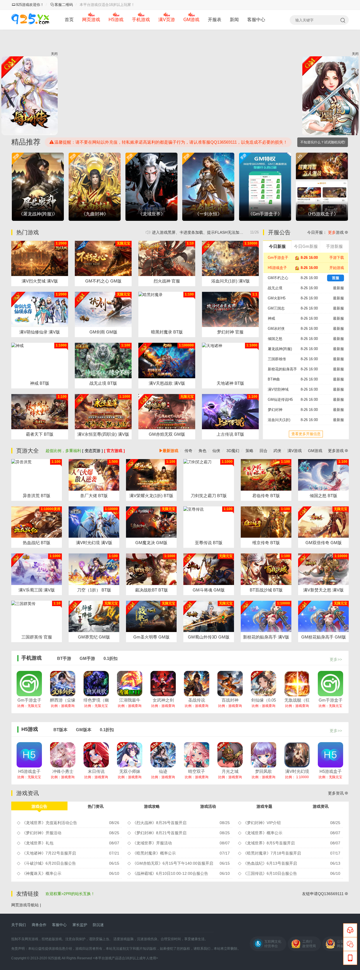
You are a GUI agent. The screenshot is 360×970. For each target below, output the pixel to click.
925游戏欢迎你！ (30, 5)
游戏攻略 (152, 806)
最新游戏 (170, 450)
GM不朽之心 (278, 278)
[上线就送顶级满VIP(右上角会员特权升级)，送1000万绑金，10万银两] (151, 475)
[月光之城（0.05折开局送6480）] (230, 754)
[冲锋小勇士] (62, 754)
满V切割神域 (278, 389)
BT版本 (60, 729)
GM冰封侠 (276, 328)
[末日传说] (96, 754)
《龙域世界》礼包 (37, 843)
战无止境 (275, 288)
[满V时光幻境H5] (297, 754)
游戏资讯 (320, 806)
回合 (263, 450)
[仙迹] (163, 754)
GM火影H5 (276, 298)
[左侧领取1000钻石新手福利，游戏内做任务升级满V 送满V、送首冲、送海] (103, 258)
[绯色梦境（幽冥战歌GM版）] (96, 683)
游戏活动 (208, 806)
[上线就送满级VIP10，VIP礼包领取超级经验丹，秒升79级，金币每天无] (103, 411)
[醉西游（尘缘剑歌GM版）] (62, 683)
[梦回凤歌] (263, 754)
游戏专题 (264, 806)
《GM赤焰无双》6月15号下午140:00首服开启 (172, 863)
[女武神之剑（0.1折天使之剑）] (163, 683)
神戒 (271, 318)
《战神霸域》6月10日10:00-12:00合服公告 (170, 873)
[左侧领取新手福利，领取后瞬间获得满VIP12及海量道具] (323, 569)
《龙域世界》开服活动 (152, 843)
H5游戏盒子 (277, 268)
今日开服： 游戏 (325, 232)
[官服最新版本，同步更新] (39, 360)
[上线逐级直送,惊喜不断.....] (230, 360)
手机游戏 (141, 19)
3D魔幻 (232, 450)
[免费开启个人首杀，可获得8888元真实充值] (36, 522)
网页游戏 (91, 19)
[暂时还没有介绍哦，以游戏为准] (94, 475)
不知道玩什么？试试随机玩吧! (322, 142)
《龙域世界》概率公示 (262, 833)
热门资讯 (96, 806)
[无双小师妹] (129, 754)
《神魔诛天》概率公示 (41, 873)
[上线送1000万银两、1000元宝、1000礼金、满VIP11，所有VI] (94, 616)
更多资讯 (336, 793)
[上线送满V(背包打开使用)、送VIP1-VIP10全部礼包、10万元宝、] (208, 569)
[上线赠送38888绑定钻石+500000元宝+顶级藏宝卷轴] (151, 569)
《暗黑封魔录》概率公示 (154, 853)
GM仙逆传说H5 (280, 399)
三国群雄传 (277, 359)
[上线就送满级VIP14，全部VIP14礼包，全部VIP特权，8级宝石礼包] (166, 360)
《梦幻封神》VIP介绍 (262, 822)
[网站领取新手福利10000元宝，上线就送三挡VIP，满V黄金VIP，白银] (151, 522)
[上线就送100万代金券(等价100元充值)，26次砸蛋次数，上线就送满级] (94, 522)
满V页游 (166, 19)
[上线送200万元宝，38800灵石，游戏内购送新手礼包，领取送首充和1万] (230, 258)
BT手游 (64, 658)
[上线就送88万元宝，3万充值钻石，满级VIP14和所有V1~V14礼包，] (166, 411)
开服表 (214, 19)
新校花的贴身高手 (282, 369)
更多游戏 (336, 450)
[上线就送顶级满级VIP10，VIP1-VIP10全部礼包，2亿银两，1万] (323, 616)
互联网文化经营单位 (272, 944)
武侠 (277, 450)
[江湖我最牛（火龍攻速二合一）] (129, 683)
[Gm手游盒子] (29, 683)
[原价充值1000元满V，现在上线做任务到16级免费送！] (39, 309)
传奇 (188, 450)
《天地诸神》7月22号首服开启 (49, 853)
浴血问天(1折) (279, 420)
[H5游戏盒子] (29, 754)
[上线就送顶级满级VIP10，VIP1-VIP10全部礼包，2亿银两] (266, 616)
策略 (249, 450)
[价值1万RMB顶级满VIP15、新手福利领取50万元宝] (208, 616)
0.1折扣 (111, 658)
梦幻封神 (275, 410)
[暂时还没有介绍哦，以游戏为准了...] (166, 258)
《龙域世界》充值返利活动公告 (49, 822)
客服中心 (256, 19)
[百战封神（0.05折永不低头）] (230, 683)
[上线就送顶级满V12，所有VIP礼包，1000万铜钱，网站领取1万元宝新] (103, 309)
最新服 (338, 288)
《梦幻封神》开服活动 (41, 833)
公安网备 (340, 944)
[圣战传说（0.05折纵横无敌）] (196, 683)
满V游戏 (294, 450)
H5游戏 (116, 19)
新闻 (234, 19)
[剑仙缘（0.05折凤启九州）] (263, 683)
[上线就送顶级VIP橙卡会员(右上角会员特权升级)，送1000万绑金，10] (323, 522)
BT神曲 (274, 379)
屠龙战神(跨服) (280, 349)
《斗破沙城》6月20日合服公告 (49, 863)
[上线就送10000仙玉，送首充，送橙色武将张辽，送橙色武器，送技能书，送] (36, 569)
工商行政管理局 (309, 944)
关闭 (54, 54)
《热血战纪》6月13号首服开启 (270, 863)
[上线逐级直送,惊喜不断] (166, 309)
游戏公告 (39, 806)
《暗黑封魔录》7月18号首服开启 (272, 853)
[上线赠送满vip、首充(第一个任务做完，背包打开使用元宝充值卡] (151, 616)
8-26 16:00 (309, 288)
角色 (202, 450)
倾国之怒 (275, 339)
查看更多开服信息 (306, 434)
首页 (69, 19)
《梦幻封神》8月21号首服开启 (159, 833)
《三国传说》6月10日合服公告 (270, 873)
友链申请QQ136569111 (323, 893)
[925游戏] (30, 20)
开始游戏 (336, 268)
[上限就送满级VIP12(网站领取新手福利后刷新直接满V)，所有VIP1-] (39, 258)
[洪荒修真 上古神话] (230, 411)
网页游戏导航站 (25, 905)
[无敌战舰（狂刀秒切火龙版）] (297, 683)
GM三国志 (276, 308)
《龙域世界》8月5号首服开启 (269, 843)
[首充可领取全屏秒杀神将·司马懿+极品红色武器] (36, 616)
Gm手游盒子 (278, 257)
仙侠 (216, 450)
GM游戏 (191, 19)
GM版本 (83, 729)
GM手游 (87, 658)
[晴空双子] (196, 754)
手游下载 (336, 257)
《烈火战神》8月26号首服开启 (205, 232)
